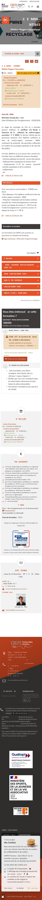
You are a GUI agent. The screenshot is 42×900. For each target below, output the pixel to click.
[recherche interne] (29, 6)
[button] (3, 896)
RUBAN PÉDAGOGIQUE (13, 280)
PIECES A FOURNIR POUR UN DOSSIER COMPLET (19, 266)
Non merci (8, 888)
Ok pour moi (33, 888)
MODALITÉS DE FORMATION (15, 274)
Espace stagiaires (34, 1)
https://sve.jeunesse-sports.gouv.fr (14, 736)
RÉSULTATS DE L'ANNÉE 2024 (15, 293)
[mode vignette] (38, 36)
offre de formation (21, 713)
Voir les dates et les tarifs (27, 73)
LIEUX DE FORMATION (12, 287)
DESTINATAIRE (9, 835)
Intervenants (23, 1)
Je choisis (20, 888)
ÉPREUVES (8, 259)
